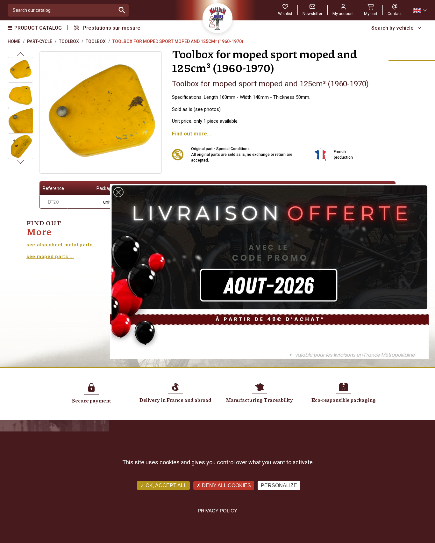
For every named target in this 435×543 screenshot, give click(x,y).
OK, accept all (165, 485)
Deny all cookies (226, 485)
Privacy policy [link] (217, 510)
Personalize (279, 485)
